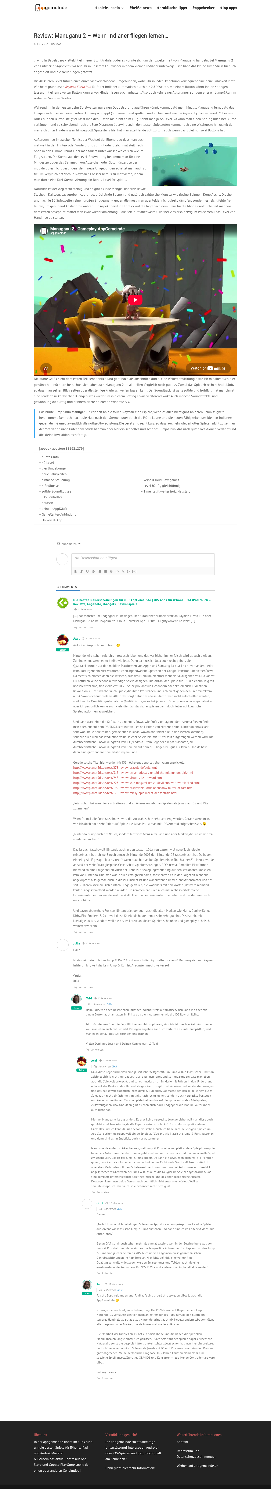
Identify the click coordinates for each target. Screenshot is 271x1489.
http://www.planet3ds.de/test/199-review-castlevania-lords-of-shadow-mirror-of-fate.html (133, 788)
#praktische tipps (172, 8)
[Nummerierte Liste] (99, 571)
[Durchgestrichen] (93, 571)
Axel (119, 1209)
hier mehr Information (138, 1468)
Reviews (56, 44)
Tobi (114, 1066)
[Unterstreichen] (87, 571)
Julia (109, 1004)
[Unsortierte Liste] (105, 571)
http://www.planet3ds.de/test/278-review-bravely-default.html (115, 768)
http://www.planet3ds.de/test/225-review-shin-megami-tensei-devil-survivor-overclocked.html (136, 783)
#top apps (228, 8)
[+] (134, 571)
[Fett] (76, 571)
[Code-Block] (117, 571)
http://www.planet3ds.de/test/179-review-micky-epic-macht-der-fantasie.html (125, 793)
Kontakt (182, 1442)
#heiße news (141, 8)
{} (128, 571)
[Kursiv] (81, 571)
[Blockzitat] (111, 571)
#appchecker (203, 8)
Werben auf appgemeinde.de (197, 1466)
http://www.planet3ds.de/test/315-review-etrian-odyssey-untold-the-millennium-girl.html (133, 773)
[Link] (123, 571)
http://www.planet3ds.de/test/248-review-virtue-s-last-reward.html (118, 778)
